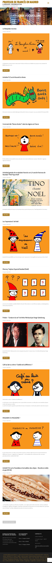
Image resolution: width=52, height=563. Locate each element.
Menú (48, 2)
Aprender (9, 31)
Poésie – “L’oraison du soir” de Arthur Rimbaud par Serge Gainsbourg (24, 318)
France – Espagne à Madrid (24, 538)
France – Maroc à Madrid (24, 541)
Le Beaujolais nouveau (9, 29)
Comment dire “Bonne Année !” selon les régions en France (21, 124)
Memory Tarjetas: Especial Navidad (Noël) (16, 269)
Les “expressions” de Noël (10, 221)
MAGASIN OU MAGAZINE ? (11, 418)
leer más (6, 70)
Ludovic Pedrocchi (12, 4)
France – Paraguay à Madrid (24, 544)
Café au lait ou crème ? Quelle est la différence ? (17, 365)
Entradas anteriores (9, 522)
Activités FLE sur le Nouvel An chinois (14, 77)
